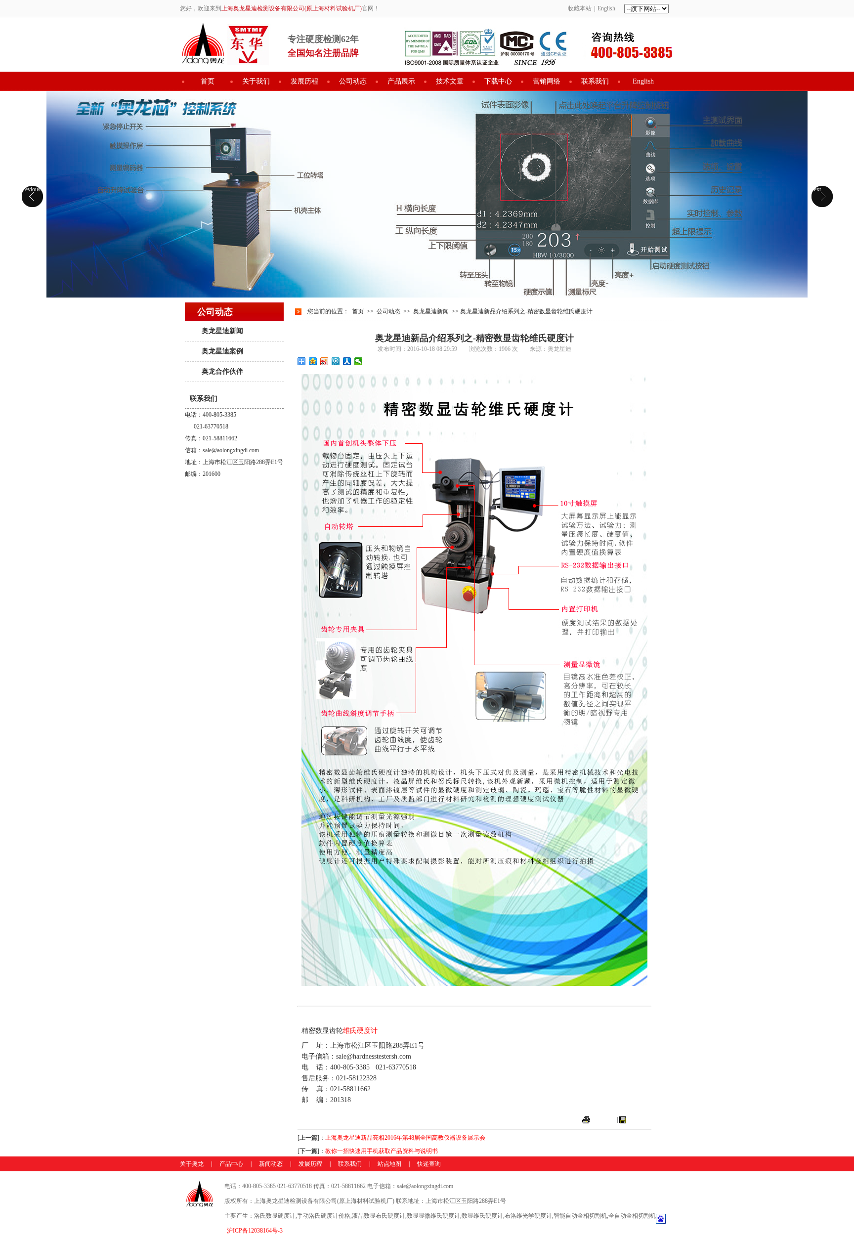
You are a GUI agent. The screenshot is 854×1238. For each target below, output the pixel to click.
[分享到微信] (358, 361)
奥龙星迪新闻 (222, 331)
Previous (30, 189)
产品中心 (231, 1163)
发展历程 (304, 81)
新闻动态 (271, 1163)
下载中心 (498, 81)
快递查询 (429, 1163)
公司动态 (353, 81)
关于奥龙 (192, 1163)
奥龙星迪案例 (222, 351)
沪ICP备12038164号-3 (255, 1230)
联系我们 (595, 81)
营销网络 (546, 81)
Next (815, 189)
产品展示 (401, 81)
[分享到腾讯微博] (336, 361)
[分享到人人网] (347, 361)
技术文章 (450, 81)
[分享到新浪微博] (324, 361)
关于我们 (256, 81)
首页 (207, 81)
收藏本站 (580, 8)
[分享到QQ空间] (313, 361)
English (606, 8)
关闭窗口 (639, 1119)
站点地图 (389, 1163)
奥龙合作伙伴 (222, 371)
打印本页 (603, 1119)
